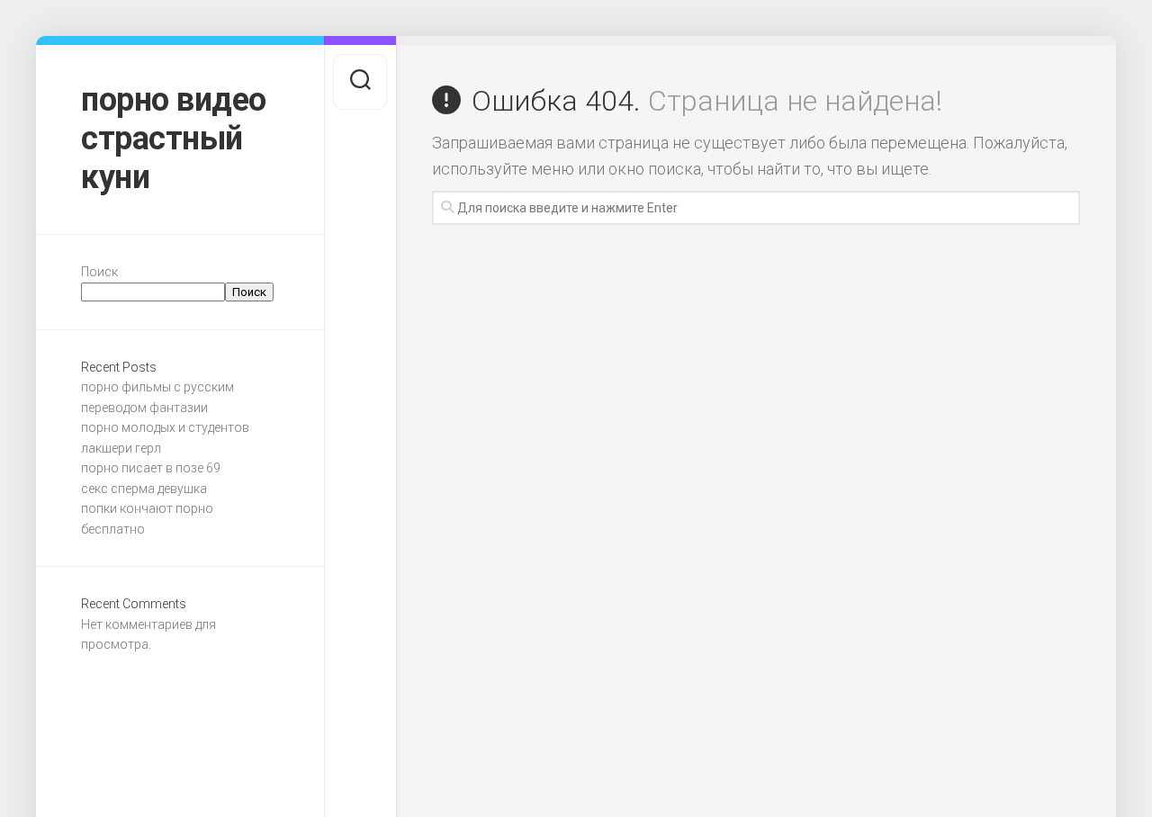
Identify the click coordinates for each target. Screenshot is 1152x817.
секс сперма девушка (144, 488)
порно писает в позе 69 (150, 468)
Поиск (99, 272)
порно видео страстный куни (173, 138)
